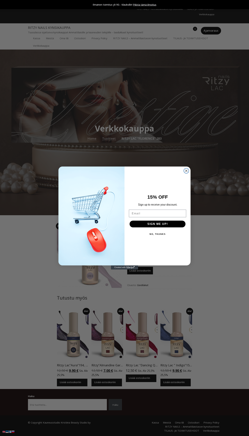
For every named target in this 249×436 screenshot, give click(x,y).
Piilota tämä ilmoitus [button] (144, 4)
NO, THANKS (158, 234)
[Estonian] (7, 431)
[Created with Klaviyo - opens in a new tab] (124, 267)
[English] (4, 431)
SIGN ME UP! (157, 223)
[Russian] (13, 431)
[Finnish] (10, 431)
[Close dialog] (186, 170)
